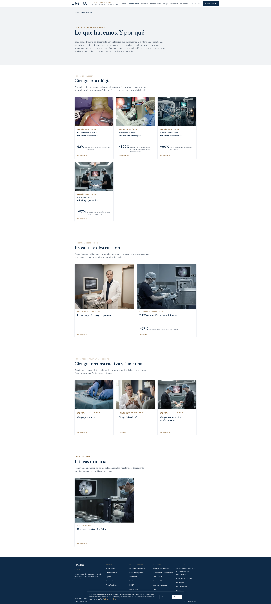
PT (199, 3)
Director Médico (111, 572)
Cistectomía (133, 577)
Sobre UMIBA (110, 568)
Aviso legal (78, 598)
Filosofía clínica (111, 585)
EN (195, 3)
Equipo (165, 4)
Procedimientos (133, 4)
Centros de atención (113, 581)
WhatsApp (180, 591)
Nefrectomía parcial (136, 572)
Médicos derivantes (160, 585)
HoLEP (131, 585)
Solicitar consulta (211, 4)
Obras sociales (158, 577)
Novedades (184, 4)
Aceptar (177, 597)
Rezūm (131, 581)
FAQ (154, 589)
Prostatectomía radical (137, 568)
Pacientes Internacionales (162, 581)
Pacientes (144, 4)
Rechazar (165, 597)
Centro (123, 4)
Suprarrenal (133, 589)
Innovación (174, 4)
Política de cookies (109, 599)
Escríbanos (180, 582)
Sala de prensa (181, 587)
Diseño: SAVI (192, 601)
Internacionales (156, 4)
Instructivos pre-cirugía (161, 568)
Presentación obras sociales (163, 572)
